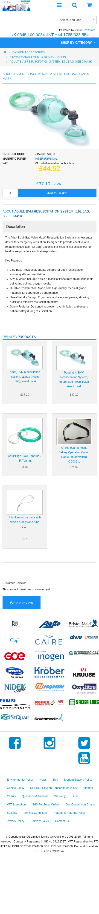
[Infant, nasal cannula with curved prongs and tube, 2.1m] (24, 502)
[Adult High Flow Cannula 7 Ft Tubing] (24, 435)
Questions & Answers (35, 796)
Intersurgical (46, 158)
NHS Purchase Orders (46, 804)
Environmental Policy (20, 779)
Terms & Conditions (35, 812)
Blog (55, 779)
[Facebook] (15, 748)
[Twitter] (84, 748)
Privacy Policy (15, 821)
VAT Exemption (16, 804)
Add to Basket (57, 193)
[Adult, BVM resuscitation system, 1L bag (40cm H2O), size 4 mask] (24, 357)
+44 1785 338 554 (68, 34)
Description (15, 226)
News (43, 779)
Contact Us (62, 821)
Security (12, 812)
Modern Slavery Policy (78, 779)
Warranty (60, 796)
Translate (89, 30)
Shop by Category (77, 42)
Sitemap (88, 788)
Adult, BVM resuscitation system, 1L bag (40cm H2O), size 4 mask (25, 377)
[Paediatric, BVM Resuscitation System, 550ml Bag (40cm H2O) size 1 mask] (74, 357)
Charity (11, 796)
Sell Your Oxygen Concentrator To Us (53, 788)
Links (75, 796)
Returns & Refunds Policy (69, 812)
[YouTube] (84, 764)
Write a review (21, 602)
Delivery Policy (39, 821)
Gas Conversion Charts (80, 804)
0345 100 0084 (27, 34)
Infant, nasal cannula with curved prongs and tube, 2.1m (25, 522)
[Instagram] (49, 748)
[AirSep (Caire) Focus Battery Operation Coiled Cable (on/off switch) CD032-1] (74, 431)
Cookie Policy (15, 788)
